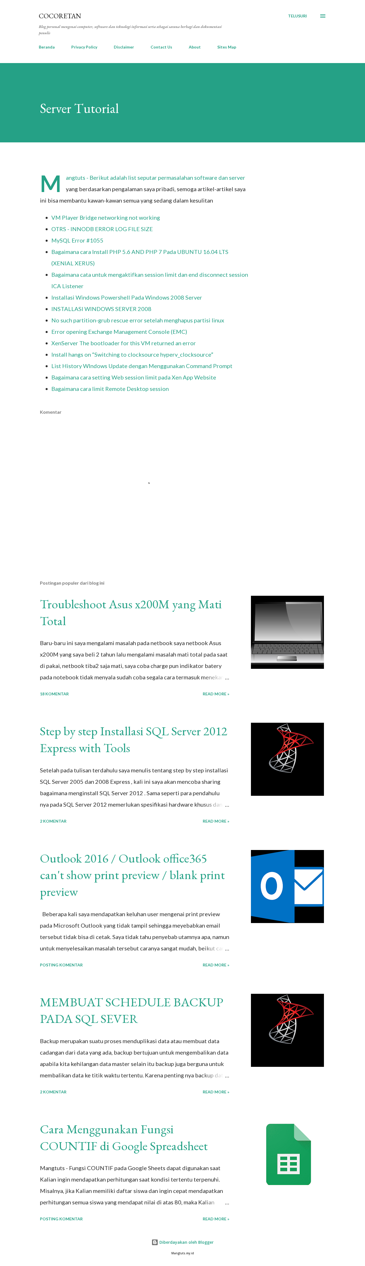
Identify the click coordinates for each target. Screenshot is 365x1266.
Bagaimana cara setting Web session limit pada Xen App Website (133, 377)
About (195, 47)
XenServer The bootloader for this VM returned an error (123, 343)
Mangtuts (76, 177)
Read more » (216, 693)
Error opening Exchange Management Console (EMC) (119, 331)
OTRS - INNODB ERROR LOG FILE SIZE (102, 228)
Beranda (47, 47)
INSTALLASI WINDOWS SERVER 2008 (101, 308)
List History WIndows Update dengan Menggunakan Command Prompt (141, 365)
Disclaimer (124, 47)
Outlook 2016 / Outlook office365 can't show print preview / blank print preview (132, 875)
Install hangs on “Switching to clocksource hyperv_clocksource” (132, 354)
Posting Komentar (61, 964)
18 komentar (54, 693)
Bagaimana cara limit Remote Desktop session (110, 388)
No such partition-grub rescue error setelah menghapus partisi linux (137, 320)
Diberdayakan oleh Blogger (186, 1242)
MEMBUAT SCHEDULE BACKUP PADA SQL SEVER (131, 1010)
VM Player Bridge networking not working (105, 217)
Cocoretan (60, 15)
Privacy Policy (84, 47)
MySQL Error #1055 (77, 240)
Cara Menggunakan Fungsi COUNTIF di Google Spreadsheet (124, 1137)
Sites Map (226, 47)
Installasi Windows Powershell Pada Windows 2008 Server (126, 297)
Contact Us (161, 47)
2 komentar (53, 821)
